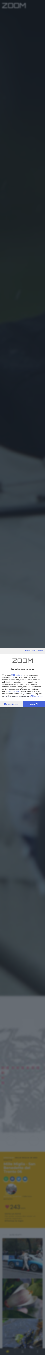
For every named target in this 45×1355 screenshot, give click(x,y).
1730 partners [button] (16, 675)
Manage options (11, 704)
